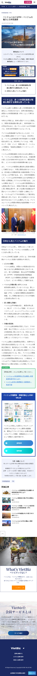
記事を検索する (18, 653)
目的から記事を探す (18, 660)
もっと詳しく (18, 587)
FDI (13, 481)
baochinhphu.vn (22, 234)
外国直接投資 (6, 481)
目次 (15, 81)
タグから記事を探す (18, 656)
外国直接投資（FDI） (7, 12)
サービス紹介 (18, 633)
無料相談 (19, 451)
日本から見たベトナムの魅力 (16, 91)
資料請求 (19, 443)
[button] (35, 76)
